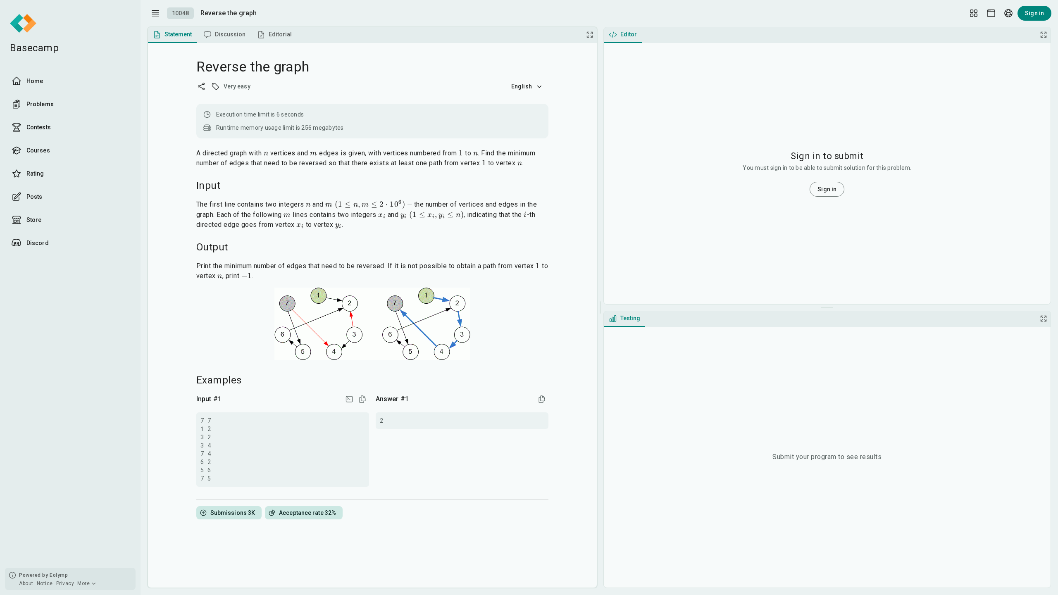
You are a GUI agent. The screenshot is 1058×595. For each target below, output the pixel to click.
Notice (45, 583)
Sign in (1034, 13)
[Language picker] (1008, 13)
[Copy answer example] (541, 399)
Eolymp (59, 575)
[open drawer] (155, 13)
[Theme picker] (991, 13)
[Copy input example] (362, 399)
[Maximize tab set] (589, 34)
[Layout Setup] (973, 13)
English (521, 86)
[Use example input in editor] (349, 399)
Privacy (65, 583)
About (26, 583)
